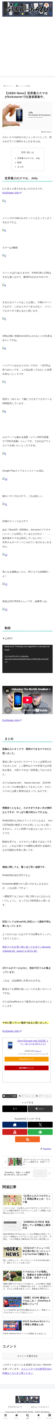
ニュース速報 (11, 1096)
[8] (4, 412)
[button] (40, 1109)
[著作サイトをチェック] (14, 1125)
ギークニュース (27, 1096)
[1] (4, 201)
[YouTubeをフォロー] (14, 1132)
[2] (4, 230)
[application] (27, 659)
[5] (4, 319)
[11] (4, 504)
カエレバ (37, 1051)
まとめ (20, 167)
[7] (4, 382)
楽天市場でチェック (26, 1068)
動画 (19, 162)
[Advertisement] (27, 48)
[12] (4, 555)
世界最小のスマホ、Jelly (28, 158)
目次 (23, 152)
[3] (4, 256)
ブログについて (15, 1407)
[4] (4, 285)
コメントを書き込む (27, 1356)
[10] (4, 479)
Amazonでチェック (26, 1059)
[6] (4, 348)
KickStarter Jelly (10, 193)
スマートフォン (44, 1096)
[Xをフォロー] (40, 1125)
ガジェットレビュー (40, 1407)
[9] (4, 454)
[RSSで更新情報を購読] (27, 1139)
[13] (4, 584)
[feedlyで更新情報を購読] (40, 1132)
